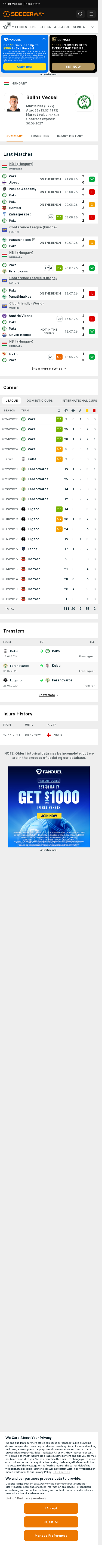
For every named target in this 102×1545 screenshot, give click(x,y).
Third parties (61, 1472)
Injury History (70, 136)
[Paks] (84, 109)
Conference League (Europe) (33, 227)
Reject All (51, 1522)
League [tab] (11, 401)
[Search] (80, 14)
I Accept (51, 1508)
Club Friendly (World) (26, 303)
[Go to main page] (27, 14)
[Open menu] (91, 14)
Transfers (39, 136)
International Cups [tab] (79, 401)
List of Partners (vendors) (25, 1498)
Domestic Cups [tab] (39, 401)
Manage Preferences (51, 1535)
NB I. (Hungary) (21, 164)
